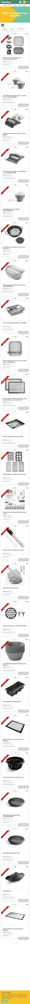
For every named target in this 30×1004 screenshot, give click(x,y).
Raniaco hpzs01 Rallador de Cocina (13, 550)
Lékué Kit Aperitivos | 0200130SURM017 (15, 626)
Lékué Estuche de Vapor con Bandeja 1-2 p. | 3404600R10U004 (15, 172)
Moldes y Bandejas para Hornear (9, 102)
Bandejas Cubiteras (6, 481)
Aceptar (4, 1001)
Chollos (4, 28)
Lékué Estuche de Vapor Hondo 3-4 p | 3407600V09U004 (14, 285)
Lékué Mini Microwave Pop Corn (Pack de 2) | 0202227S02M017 (14, 96)
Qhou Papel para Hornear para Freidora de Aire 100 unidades (15, 361)
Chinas (19, 5)
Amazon (9, 61)
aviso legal (14, 998)
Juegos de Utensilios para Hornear (9, 405)
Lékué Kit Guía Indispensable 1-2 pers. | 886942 (14, 134)
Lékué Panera (7, 891)
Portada (5, 5)
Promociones (20, 28)
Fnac (8, 894)
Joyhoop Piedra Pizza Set (10, 588)
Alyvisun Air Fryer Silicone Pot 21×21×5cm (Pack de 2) (12, 58)
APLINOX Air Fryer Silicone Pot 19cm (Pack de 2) (14, 247)
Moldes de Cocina (6, 140)
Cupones (24, 5)
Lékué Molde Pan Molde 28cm (12, 701)
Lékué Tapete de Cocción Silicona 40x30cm (13, 740)
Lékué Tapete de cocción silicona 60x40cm (13, 929)
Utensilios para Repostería (8, 216)
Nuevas (10, 5)
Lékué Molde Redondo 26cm (11, 853)
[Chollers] (6, 2)
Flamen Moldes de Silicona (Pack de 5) (14, 474)
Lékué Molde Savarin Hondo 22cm (13, 777)
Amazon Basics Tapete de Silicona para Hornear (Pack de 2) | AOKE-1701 (15, 399)
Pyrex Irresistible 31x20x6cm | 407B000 (14, 323)
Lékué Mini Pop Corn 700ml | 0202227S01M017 (11, 210)
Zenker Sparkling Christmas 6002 (13, 436)
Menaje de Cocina (6, 64)
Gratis (15, 5)
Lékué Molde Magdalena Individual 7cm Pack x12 (14, 664)
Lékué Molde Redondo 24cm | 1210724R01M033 (12, 815)
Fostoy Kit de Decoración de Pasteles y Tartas (15, 513)
